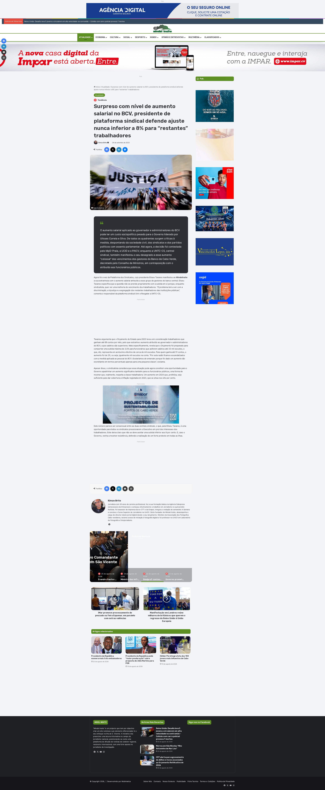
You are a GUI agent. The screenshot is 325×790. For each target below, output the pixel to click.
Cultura (114, 37)
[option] (107, 575)
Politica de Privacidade (226, 781)
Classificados (211, 37)
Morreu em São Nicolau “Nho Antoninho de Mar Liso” (45, 21)
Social (126, 37)
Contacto (157, 781)
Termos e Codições (207, 781)
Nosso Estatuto (169, 781)
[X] (97, 751)
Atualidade (105, 87)
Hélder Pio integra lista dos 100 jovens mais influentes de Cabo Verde (174, 658)
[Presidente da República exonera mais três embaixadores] (106, 645)
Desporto (140, 37)
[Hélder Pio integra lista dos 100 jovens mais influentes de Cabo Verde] (175, 645)
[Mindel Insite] (162, 28)
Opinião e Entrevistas (172, 37)
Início (97, 87)
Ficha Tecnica (193, 781)
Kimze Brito (102, 143)
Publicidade (181, 781)
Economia (100, 37)
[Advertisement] (141, 319)
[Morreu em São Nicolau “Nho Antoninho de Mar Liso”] (147, 749)
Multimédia (194, 37)
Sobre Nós (147, 781)
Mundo (153, 37)
